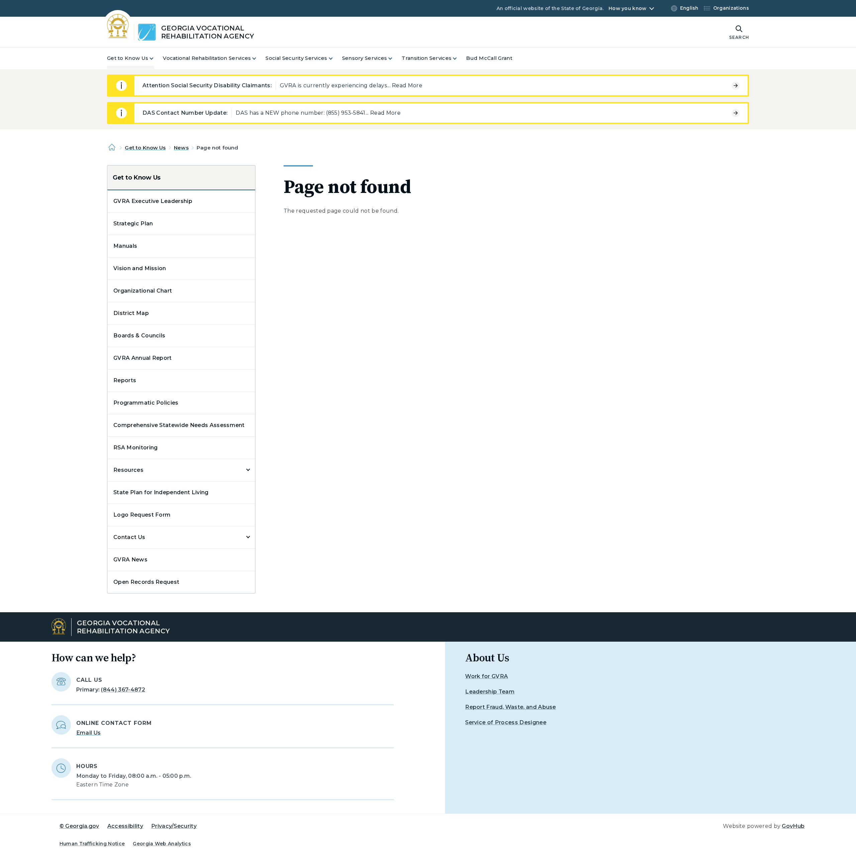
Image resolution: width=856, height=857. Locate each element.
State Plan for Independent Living (161, 492)
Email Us (88, 733)
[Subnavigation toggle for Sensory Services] (394, 58)
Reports (124, 380)
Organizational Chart (142, 291)
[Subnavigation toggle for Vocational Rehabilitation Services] (258, 58)
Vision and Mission (139, 268)
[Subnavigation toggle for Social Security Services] (334, 58)
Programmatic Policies (146, 403)
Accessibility (125, 826)
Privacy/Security (174, 826)
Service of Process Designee (505, 722)
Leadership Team (490, 691)
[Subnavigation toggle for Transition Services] (458, 58)
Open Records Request (146, 582)
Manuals (125, 246)
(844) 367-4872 (123, 689)
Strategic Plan (133, 223)
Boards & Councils (139, 335)
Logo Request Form (142, 515)
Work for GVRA (486, 676)
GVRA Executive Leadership (152, 201)
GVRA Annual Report (142, 358)
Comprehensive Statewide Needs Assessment (179, 425)
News (181, 147)
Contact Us (129, 537)
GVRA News (130, 559)
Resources (128, 470)
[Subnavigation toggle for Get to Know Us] (155, 58)
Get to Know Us (145, 147)
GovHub (793, 826)
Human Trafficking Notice (92, 844)
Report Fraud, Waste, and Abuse (510, 707)
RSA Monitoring (135, 447)
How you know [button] (627, 8)
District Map (131, 313)
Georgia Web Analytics (162, 844)
